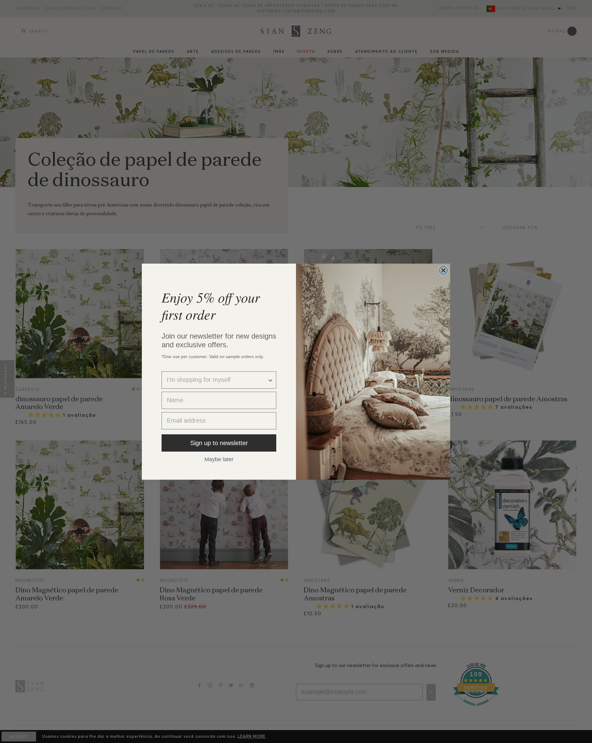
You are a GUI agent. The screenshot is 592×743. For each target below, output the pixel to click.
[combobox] (217, 380)
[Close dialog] (443, 270)
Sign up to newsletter (219, 443)
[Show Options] (270, 380)
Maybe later (218, 459)
